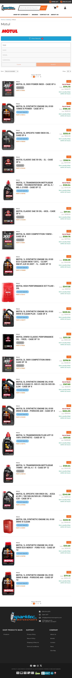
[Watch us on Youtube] (34, 666)
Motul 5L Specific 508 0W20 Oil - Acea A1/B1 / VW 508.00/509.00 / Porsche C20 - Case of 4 (35, 496)
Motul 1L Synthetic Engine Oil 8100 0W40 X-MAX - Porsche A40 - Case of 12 (34, 577)
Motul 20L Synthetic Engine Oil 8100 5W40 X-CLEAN (35, 520)
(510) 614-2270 (46, 611)
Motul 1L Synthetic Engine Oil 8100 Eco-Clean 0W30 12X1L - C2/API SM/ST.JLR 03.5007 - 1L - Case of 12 (34, 261)
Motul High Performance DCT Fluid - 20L (35, 287)
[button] (31, 603)
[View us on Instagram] (38, 666)
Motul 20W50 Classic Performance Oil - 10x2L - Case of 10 (34, 338)
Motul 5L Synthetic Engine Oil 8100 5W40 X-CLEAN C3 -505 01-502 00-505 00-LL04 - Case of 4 (35, 384)
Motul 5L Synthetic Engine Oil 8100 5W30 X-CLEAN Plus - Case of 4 (34, 312)
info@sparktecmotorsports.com (52, 617)
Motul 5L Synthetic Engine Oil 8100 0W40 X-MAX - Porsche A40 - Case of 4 (35, 409)
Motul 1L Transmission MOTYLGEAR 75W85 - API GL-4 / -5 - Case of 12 (34, 466)
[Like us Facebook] (31, 666)
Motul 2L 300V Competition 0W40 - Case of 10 (34, 361)
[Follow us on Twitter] (41, 665)
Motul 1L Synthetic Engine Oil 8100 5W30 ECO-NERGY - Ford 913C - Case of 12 (35, 547)
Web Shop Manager (55, 669)
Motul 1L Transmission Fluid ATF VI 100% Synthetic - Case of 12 (34, 436)
